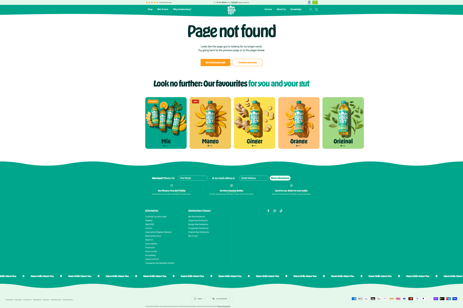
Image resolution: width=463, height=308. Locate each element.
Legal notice (46, 299)
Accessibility (150, 255)
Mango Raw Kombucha (198, 224)
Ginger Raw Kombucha (198, 220)
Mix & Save (193, 236)
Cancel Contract (152, 259)
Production (150, 247)
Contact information (67, 299)
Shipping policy (37, 299)
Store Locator (151, 251)
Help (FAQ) (149, 224)
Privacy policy (18, 299)
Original (343, 141)
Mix (166, 141)
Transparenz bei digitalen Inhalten (159, 263)
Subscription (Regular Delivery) (158, 232)
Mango (210, 141)
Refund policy (9, 299)
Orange (298, 141)
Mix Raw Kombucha (196, 216)
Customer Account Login (156, 216)
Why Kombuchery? (153, 236)
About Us (149, 240)
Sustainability (151, 244)
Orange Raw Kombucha (198, 228)
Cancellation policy (56, 299)
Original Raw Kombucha (198, 232)
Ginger (255, 141)
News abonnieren (280, 178)
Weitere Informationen (224, 306)
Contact (148, 228)
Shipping (148, 220)
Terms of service (27, 299)
